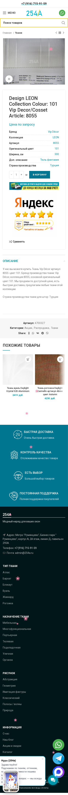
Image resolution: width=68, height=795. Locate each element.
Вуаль (6, 590)
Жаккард (8, 597)
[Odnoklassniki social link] (29, 333)
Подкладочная (11, 647)
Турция (54, 165)
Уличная (8, 653)
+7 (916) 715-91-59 (26, 548)
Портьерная (10, 635)
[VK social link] (37, 333)
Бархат (7, 578)
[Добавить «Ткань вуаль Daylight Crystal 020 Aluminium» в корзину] (28, 359)
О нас (6, 733)
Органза (8, 659)
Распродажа (41, 327)
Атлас (6, 572)
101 (56, 148)
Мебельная (10, 622)
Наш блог (8, 739)
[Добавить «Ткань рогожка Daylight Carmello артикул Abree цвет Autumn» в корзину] (60, 359)
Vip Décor (53, 131)
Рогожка (8, 603)
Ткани (18, 32)
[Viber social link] (47, 333)
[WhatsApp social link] (33, 333)
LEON (56, 137)
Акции (28, 327)
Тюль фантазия (49, 159)
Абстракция (10, 679)
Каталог (8, 752)
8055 (56, 142)
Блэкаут (8, 584)
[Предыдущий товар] (56, 33)
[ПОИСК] (63, 23)
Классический (11, 698)
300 (57, 154)
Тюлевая (8, 641)
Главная (7, 32)
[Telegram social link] (42, 333)
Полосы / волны (12, 704)
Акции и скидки (12, 745)
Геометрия (9, 685)
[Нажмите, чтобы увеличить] (9, 79)
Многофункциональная (17, 629)
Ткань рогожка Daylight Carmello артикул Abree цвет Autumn (50, 391)
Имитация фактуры (14, 691)
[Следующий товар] (63, 33)
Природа (8, 710)
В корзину (39, 174)
